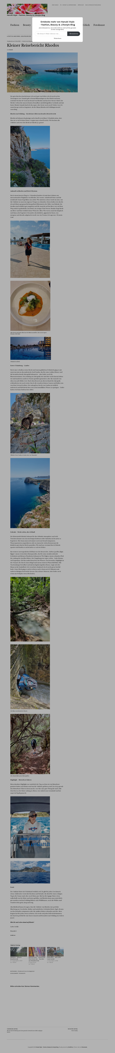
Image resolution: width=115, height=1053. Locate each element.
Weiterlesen (57, 38)
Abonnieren (73, 34)
